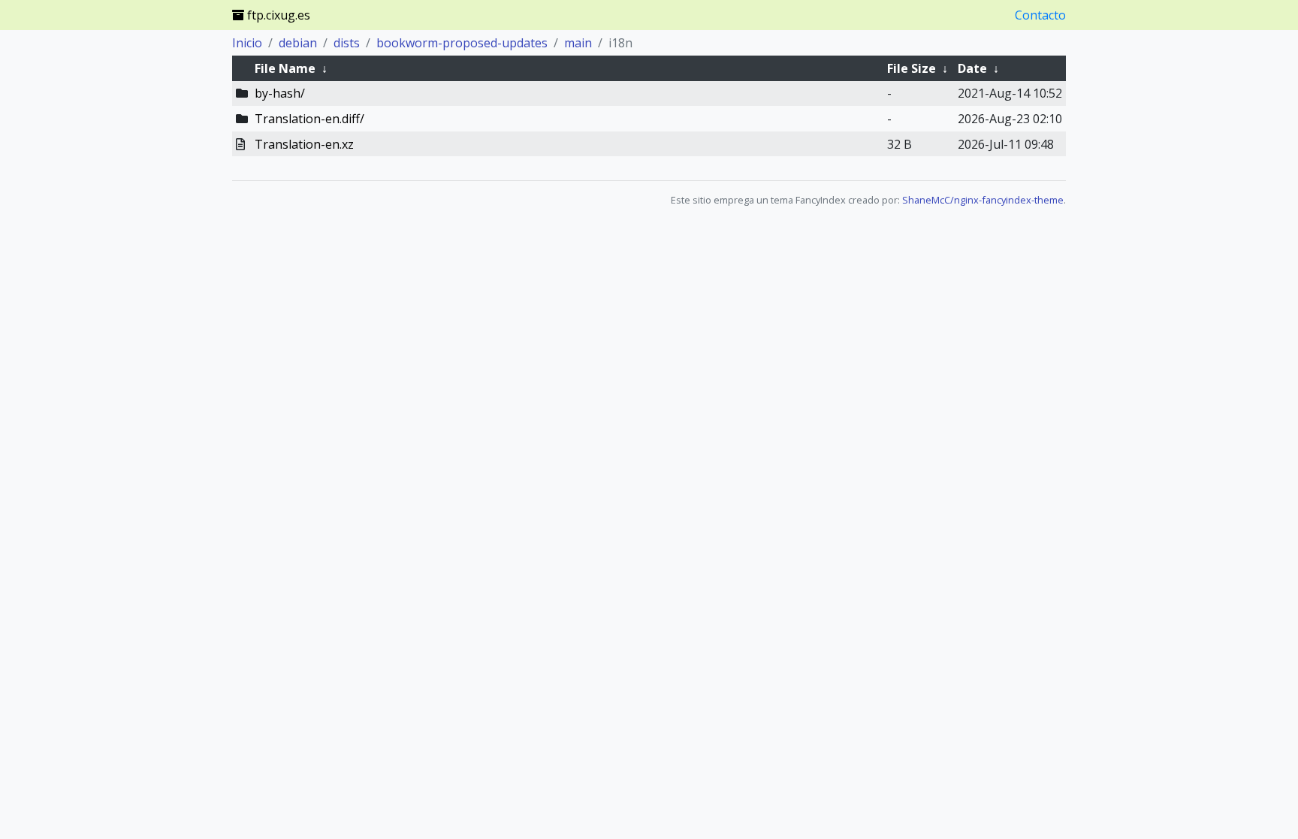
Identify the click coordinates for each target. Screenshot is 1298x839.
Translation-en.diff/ (309, 118)
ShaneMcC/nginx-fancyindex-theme (983, 200)
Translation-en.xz (304, 144)
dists (347, 43)
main (578, 43)
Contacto (1040, 15)
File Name (285, 68)
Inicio (247, 43)
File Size (911, 68)
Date (972, 68)
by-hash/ (280, 93)
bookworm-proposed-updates (462, 43)
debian (298, 43)
